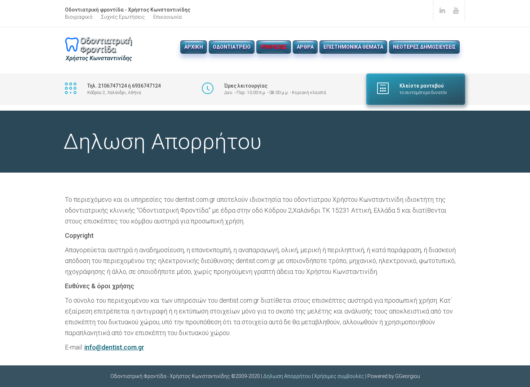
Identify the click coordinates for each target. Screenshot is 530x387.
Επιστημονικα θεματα (353, 47)
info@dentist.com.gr (114, 347)
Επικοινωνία (167, 17)
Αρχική (193, 47)
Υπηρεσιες (273, 47)
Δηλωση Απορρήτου (287, 376)
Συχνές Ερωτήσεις (123, 17)
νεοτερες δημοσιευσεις (424, 47)
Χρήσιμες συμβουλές (339, 376)
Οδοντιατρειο (232, 47)
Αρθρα (305, 47)
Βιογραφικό (79, 17)
